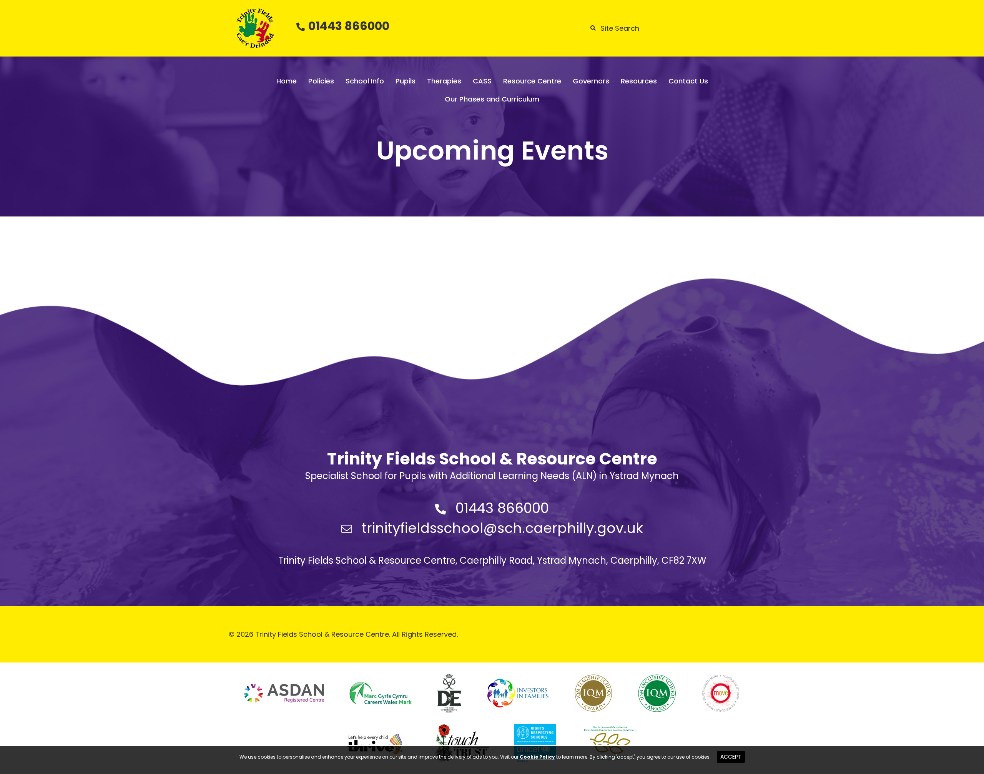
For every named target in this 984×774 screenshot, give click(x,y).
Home (286, 81)
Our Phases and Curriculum (492, 99)
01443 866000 (348, 26)
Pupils (406, 81)
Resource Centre (532, 81)
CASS (482, 81)
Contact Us (688, 81)
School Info (365, 81)
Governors (591, 81)
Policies (321, 81)
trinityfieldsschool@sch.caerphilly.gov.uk (502, 528)
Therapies (444, 81)
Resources (639, 81)
